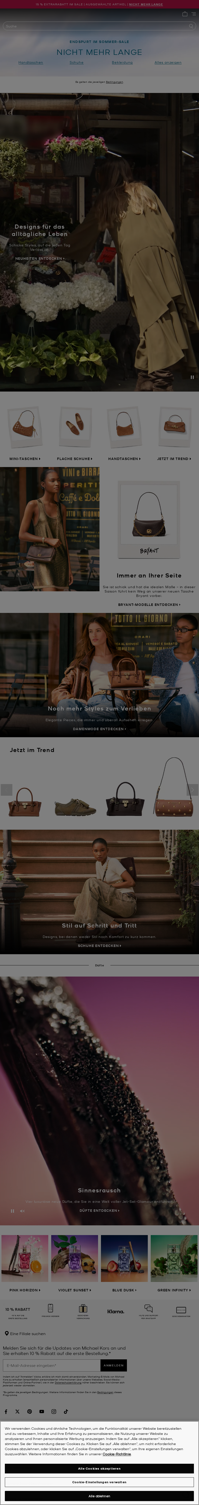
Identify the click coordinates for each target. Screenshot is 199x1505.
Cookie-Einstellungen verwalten (99, 1482)
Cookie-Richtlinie (117, 1454)
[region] (99, 1463)
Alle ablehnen (99, 1496)
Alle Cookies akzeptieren (99, 1468)
